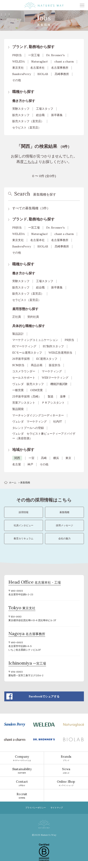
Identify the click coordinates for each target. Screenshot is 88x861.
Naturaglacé (39, 61)
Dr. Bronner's (55, 55)
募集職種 (64, 512)
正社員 (16, 317)
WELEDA (18, 61)
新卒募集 (57, 115)
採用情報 (23, 512)
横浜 (56, 458)
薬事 (63, 396)
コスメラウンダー (23, 371)
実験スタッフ (20, 108)
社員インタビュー (23, 525)
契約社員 (33, 317)
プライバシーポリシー (35, 807)
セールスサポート (23, 377)
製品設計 (18, 334)
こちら (29, 161)
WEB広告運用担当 (60, 352)
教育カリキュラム (23, 538)
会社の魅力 (64, 538)
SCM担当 (18, 365)
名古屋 (16, 464)
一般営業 (18, 390)
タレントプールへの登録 (28, 428)
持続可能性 (22, 770)
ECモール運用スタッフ (27, 352)
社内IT (57, 421)
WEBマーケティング (55, 377)
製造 (50, 396)
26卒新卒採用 (21, 359)
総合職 (40, 115)
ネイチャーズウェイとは (22, 758)
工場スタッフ (44, 108)
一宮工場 (34, 55)
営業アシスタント (23, 402)
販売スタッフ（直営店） (28, 121)
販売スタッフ (20, 115)
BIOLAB (42, 74)
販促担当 (54, 365)
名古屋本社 (37, 67)
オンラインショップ (66, 783)
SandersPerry (21, 74)
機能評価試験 (59, 384)
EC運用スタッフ (46, 359)
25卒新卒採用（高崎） (26, 396)
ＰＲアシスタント (53, 402)
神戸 (30, 464)
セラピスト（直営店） (26, 127)
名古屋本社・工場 (34, 582)
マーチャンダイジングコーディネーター (38, 415)
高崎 (44, 458)
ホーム (12, 482)
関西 (17, 458)
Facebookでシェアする (44, 696)
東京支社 (18, 67)
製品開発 (18, 409)
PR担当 (17, 55)
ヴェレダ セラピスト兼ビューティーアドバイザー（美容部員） (43, 436)
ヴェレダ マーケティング (29, 421)
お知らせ (66, 770)
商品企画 (36, 365)
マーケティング (52, 371)
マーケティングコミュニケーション (35, 340)
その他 (16, 80)
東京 (68, 458)
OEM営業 (36, 390)
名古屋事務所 (59, 67)
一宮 (31, 458)
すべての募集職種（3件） (31, 208)
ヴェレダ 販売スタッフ (28, 384)
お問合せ (22, 783)
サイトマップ (57, 807)
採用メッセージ (64, 525)
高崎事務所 (62, 74)
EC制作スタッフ (53, 346)
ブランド (66, 758)
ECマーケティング (24, 346)
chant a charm (64, 61)
